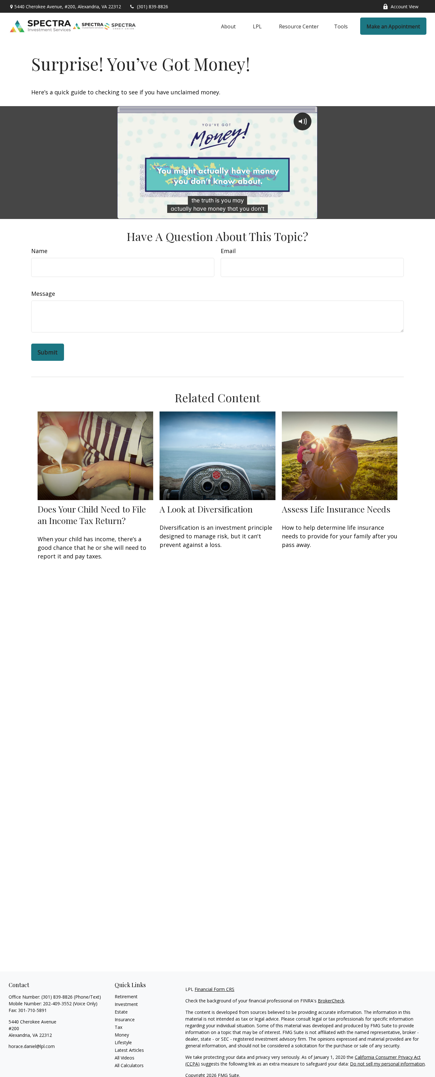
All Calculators (129, 1065)
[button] (228, 26)
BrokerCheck (331, 1001)
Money (122, 1035)
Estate (121, 1012)
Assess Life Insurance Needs (336, 509)
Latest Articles (129, 1050)
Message (43, 293)
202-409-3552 (57, 1004)
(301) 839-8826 (152, 7)
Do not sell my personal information (387, 1064)
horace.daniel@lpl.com (32, 1046)
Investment (126, 1004)
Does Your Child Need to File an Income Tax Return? (92, 514)
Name (39, 251)
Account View (404, 7)
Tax (118, 1027)
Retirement (126, 996)
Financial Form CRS (214, 989)
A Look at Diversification (206, 509)
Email (228, 251)
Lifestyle (123, 1042)
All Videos (124, 1058)
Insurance (125, 1019)
